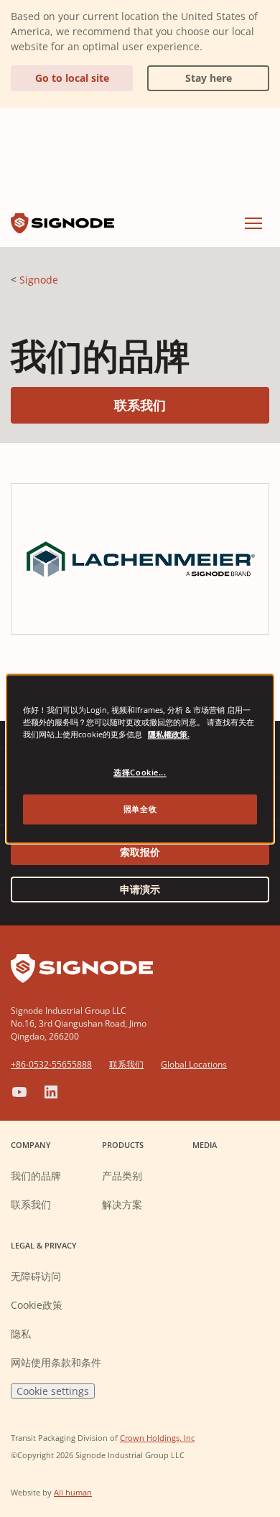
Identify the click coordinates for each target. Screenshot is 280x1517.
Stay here (189, 75)
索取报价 (140, 852)
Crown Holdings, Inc (157, 1437)
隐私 (21, 1333)
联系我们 (191, 405)
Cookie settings (53, 1391)
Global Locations (194, 1064)
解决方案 (122, 1204)
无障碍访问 (36, 1276)
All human (73, 1492)
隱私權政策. (169, 734)
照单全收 (140, 808)
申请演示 (140, 889)
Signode (38, 279)
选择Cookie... (139, 772)
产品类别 (122, 1175)
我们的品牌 (36, 1175)
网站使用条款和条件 (56, 1362)
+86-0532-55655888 (51, 1064)
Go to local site (72, 78)
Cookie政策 (36, 1305)
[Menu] (253, 223)
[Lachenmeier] (140, 558)
